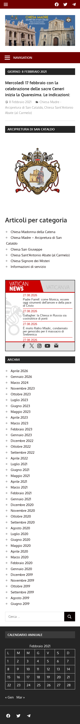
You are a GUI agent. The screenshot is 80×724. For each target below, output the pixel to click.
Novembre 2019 (22, 580)
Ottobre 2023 (21, 394)
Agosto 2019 (20, 598)
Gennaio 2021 (21, 499)
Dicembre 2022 (22, 441)
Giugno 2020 (20, 540)
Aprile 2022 (19, 458)
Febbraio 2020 (21, 563)
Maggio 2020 (21, 545)
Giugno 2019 (20, 604)
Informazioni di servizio (28, 267)
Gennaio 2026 (21, 377)
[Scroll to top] (72, 716)
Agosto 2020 (20, 528)
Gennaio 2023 (21, 435)
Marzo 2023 (19, 423)
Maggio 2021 (20, 476)
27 (58, 685)
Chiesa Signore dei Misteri (30, 261)
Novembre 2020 (23, 510)
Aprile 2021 (19, 481)
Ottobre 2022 (21, 446)
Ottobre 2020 (21, 516)
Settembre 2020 (23, 522)
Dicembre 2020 (22, 505)
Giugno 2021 (20, 470)
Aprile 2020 (19, 551)
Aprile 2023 (19, 417)
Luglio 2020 (19, 534)
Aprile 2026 (19, 371)
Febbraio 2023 (21, 429)
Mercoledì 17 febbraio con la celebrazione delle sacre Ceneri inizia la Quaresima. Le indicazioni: (37, 88)
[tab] (23, 286)
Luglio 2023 (19, 400)
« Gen (9, 697)
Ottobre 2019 (20, 586)
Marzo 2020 (19, 557)
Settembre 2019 (22, 592)
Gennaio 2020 (21, 569)
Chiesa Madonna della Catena (33, 232)
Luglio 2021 (19, 464)
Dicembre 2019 (22, 575)
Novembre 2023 (23, 388)
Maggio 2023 (20, 412)
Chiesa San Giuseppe (26, 249)
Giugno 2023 (20, 406)
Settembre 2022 (22, 452)
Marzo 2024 (19, 383)
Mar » (20, 697)
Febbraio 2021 (21, 493)
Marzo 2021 (19, 487)
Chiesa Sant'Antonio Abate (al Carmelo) (40, 255)
